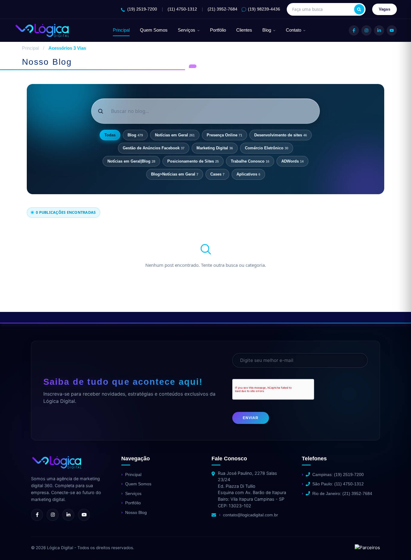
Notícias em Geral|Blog (131, 161)
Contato (293, 30)
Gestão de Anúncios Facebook (153, 148)
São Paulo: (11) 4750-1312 (338, 483)
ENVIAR (250, 418)
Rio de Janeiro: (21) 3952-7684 (342, 493)
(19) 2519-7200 (142, 9)
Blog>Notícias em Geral (174, 174)
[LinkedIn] (379, 30)
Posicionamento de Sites (193, 161)
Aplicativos (248, 174)
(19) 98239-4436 (264, 9)
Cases (217, 174)
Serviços (186, 30)
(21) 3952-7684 (222, 9)
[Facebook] (354, 30)
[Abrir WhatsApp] (15, 545)
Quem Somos (154, 30)
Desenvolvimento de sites (280, 135)
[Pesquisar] (359, 9)
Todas (110, 135)
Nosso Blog (136, 512)
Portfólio (218, 30)
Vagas (385, 9)
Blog (266, 30)
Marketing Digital (214, 148)
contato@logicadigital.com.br (250, 514)
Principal (121, 30)
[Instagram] (366, 30)
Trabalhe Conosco (250, 161)
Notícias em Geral (175, 135)
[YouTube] (392, 30)
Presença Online (224, 135)
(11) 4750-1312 (182, 9)
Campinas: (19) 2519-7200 (338, 474)
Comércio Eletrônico (266, 148)
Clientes (244, 30)
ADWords (292, 161)
